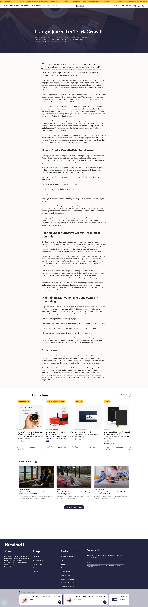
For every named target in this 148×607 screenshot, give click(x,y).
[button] (6, 6)
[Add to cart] (59, 602)
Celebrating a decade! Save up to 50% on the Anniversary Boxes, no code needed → (78, 1)
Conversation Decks (67, 587)
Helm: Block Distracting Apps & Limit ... (45, 596)
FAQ (62, 560)
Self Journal (36, 556)
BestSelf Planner (38, 560)
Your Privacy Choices (67, 579)
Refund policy (65, 575)
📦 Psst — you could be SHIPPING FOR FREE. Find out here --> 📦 (29, 1)
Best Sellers (36, 568)
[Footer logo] (15, 544)
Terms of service (66, 568)
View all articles (74, 507)
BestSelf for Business (68, 556)
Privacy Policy (110, 565)
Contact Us (64, 564)
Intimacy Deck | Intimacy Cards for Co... (90, 596)
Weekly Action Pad (127, 596)
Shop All (35, 571)
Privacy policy (65, 571)
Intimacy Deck (37, 564)
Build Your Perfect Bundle (69, 583)
